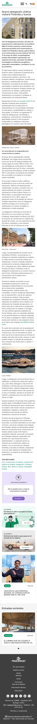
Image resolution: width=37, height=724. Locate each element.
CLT (3, 462)
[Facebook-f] (16, 696)
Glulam (4, 467)
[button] (22, 4)
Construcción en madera (14, 462)
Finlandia (28, 464)
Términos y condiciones (18, 711)
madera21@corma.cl (14, 705)
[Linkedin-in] (7, 696)
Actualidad (8, 635)
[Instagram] (20, 696)
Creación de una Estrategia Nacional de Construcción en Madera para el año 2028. (17, 593)
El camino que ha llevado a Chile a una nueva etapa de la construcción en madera (18, 643)
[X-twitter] (12, 696)
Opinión (7, 586)
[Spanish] (33, 4)
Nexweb (31, 719)
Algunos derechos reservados (18, 716)
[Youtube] (25, 696)
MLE (9, 467)
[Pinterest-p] (29, 696)
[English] (31, 4)
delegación (20, 464)
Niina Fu (15, 467)
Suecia (20, 467)
